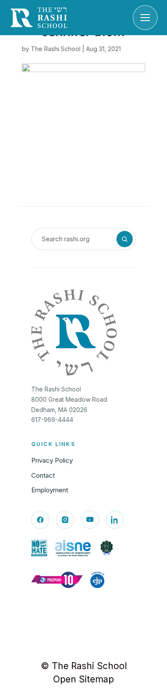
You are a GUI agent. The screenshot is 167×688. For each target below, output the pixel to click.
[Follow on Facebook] (40, 520)
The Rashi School (56, 48)
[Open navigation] (145, 17)
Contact (43, 475)
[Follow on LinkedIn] (115, 520)
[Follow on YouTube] (90, 520)
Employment (49, 490)
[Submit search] (124, 239)
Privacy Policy (52, 460)
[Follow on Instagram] (65, 520)
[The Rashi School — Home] (39, 18)
